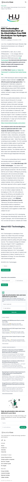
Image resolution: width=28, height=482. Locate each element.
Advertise (3, 449)
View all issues (5, 343)
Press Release (4, 26)
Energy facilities (5, 471)
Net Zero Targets (5, 461)
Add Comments (5, 270)
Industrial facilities (5, 473)
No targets (3, 465)
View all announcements (7, 393)
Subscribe (3, 452)
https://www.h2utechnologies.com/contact (13, 123)
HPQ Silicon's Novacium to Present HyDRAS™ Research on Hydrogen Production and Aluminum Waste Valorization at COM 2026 (13, 351)
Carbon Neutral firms (6, 457)
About (2, 445)
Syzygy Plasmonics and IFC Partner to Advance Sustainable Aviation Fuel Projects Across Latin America (13, 384)
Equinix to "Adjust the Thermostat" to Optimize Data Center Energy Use (13, 72)
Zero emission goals (6, 463)
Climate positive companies (7, 459)
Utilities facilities (5, 477)
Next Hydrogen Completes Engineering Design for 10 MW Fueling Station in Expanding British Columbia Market (13, 373)
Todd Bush (9, 39)
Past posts (3, 5)
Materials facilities (5, 475)
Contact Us (4, 447)
